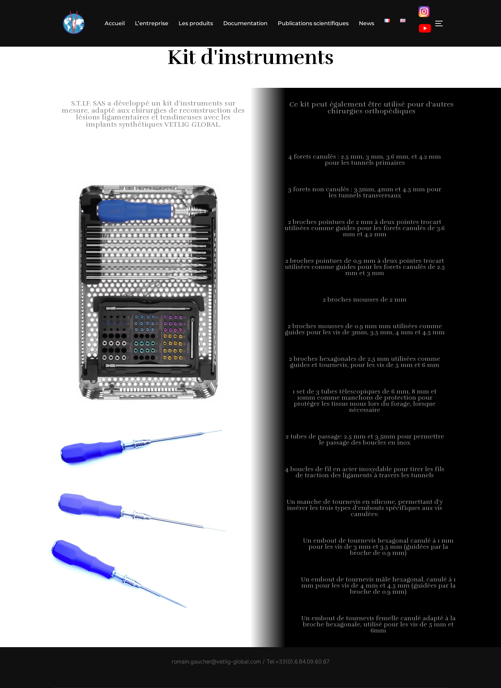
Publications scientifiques (313, 23)
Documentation (245, 23)
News (366, 23)
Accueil (115, 23)
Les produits (196, 23)
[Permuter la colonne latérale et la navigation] (441, 23)
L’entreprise (151, 23)
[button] (153, 113)
